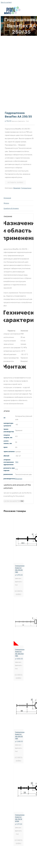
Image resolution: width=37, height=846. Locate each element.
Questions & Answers (11, 208)
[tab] (18, 198)
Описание (7, 198)
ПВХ (16, 462)
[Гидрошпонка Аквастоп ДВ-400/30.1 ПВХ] (18, 622)
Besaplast (16, 188)
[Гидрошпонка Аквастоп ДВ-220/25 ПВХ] (18, 705)
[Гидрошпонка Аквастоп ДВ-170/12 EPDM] (18, 788)
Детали (6, 203)
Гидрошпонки (26, 188)
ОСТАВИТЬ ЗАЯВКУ (15, 182)
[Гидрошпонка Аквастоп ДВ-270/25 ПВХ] (18, 539)
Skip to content (6, 2)
